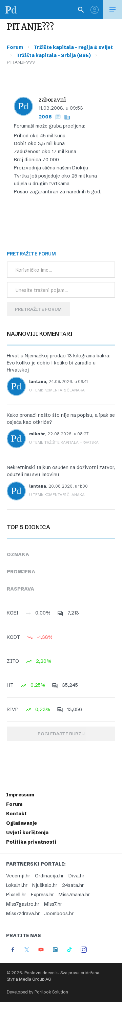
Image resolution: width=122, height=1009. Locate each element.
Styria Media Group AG (29, 979)
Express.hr (42, 895)
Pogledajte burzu (61, 733)
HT (10, 685)
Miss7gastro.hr (22, 904)
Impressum (20, 795)
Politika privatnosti (31, 842)
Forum (15, 47)
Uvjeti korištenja (27, 832)
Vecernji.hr (18, 876)
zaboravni (52, 100)
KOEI (12, 613)
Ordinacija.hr (49, 876)
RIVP (12, 709)
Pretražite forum (38, 309)
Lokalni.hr (16, 885)
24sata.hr (73, 885)
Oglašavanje (21, 823)
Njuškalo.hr (44, 885)
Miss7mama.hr (74, 895)
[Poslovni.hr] (11, 9)
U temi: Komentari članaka (57, 390)
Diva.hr (76, 876)
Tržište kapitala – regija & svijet (73, 47)
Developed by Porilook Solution (37, 991)
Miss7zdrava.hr (23, 913)
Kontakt (16, 814)
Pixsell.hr (16, 895)
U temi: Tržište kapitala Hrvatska (64, 442)
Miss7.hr (53, 904)
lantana (37, 381)
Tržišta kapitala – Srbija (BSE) (53, 55)
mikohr (37, 433)
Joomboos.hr (59, 913)
